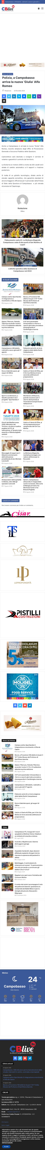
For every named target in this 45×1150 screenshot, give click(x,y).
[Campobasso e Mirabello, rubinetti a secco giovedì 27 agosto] (12, 340)
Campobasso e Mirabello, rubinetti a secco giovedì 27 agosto (11, 350)
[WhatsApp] (29, 96)
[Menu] (42, 9)
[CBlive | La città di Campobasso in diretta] (8, 8)
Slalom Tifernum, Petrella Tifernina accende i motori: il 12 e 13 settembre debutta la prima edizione (28, 767)
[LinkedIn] (14, 96)
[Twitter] (9, 96)
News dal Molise (7, 74)
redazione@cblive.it (13, 1111)
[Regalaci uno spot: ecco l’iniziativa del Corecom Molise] (7, 878)
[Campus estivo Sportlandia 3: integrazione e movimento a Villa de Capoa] (12, 289)
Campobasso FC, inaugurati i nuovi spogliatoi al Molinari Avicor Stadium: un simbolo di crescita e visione (28, 834)
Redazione (8, 90)
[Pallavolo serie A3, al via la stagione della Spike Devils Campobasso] (33, 340)
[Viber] (39, 96)
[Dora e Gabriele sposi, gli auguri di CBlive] (12, 363)
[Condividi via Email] (4, 101)
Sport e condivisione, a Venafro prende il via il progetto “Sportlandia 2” (10, 398)
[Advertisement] (22, 37)
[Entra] (39, 9)
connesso (13, 505)
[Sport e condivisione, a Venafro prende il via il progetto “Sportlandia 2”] (12, 388)
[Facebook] (4, 96)
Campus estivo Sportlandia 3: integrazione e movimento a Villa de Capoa (11, 299)
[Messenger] (24, 96)
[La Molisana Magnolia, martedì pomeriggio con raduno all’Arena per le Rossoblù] (33, 445)
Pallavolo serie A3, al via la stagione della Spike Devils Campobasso (32, 350)
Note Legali (5, 1125)
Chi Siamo (5, 1122)
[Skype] (19, 96)
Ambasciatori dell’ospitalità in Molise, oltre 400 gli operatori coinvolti (11, 482)
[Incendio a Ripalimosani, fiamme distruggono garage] (7, 844)
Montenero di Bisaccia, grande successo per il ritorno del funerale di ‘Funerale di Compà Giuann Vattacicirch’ (33, 399)
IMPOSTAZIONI (7, 1143)
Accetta (6, 1146)
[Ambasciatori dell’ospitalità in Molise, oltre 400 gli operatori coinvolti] (12, 472)
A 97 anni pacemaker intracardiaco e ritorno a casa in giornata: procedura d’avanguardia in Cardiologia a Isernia (33, 325)
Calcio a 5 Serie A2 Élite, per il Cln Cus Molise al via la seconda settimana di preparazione (28, 815)
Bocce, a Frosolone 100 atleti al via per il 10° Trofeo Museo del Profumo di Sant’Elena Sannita (29, 757)
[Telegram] (34, 96)
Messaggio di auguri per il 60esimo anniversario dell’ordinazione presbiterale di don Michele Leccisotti (11, 457)
